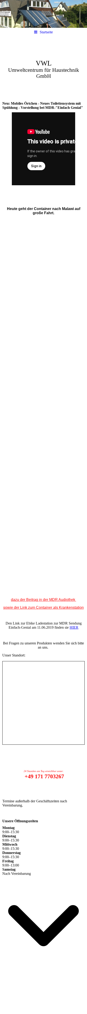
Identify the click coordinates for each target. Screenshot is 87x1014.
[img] (43, 14)
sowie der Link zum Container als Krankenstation (43, 607)
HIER (74, 627)
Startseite (46, 32)
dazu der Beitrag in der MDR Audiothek (43, 600)
